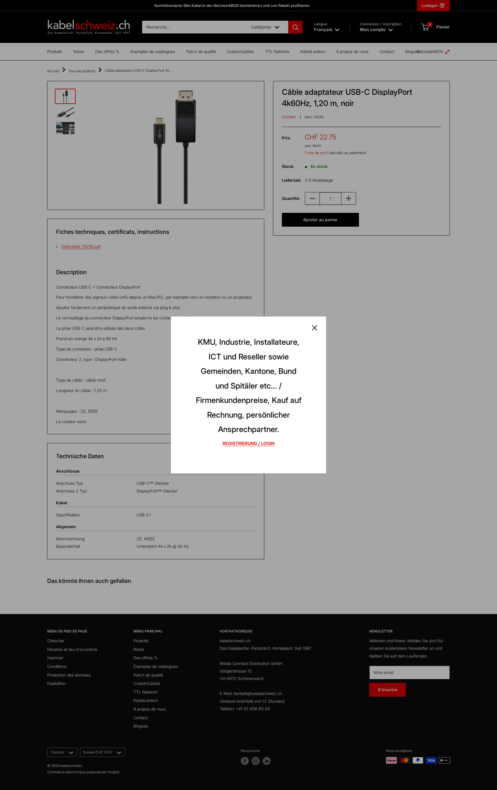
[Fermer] (315, 327)
